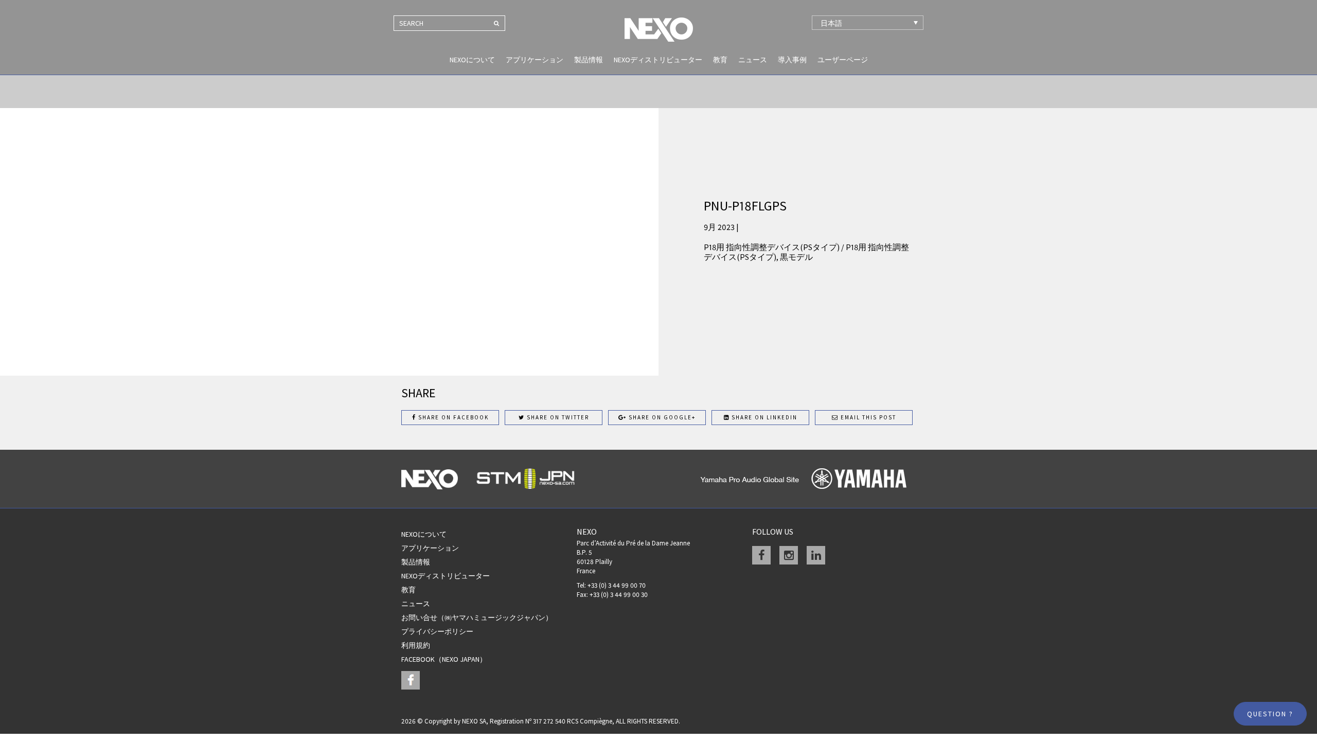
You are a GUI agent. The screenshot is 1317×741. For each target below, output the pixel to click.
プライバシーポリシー (437, 631)
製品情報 (588, 59)
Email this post (867, 417)
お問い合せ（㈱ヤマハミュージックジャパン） (477, 617)
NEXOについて (472, 59)
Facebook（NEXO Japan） (444, 659)
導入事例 (792, 59)
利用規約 (415, 645)
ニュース (752, 59)
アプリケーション (534, 59)
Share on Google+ (661, 417)
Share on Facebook (452, 417)
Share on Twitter (557, 417)
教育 (720, 59)
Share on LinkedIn (763, 417)
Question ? (1270, 713)
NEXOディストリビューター (658, 59)
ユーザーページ (842, 59)
